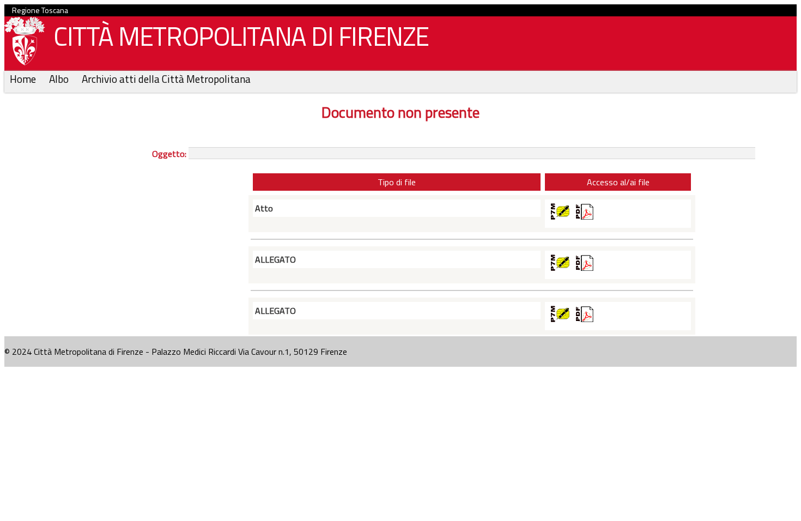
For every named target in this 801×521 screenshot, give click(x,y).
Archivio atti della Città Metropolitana (166, 79)
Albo (60, 79)
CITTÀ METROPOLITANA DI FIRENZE (241, 36)
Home (24, 79)
